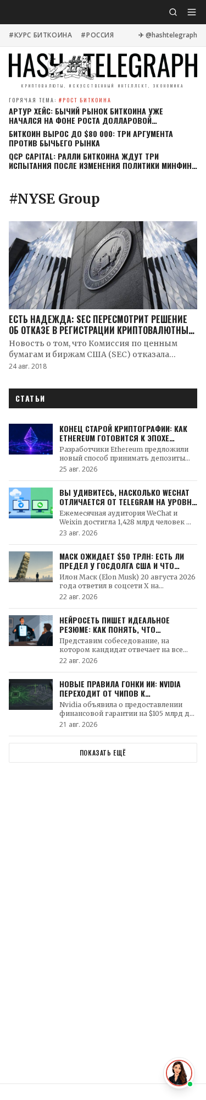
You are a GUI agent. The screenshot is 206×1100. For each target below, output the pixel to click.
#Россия (97, 35)
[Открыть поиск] (173, 12)
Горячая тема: (60, 100)
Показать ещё (103, 752)
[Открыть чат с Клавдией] (179, 1073)
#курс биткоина (40, 35)
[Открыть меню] (191, 12)
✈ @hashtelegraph (167, 35)
